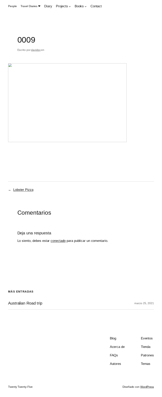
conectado (58, 241)
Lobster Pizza (23, 190)
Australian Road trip (25, 303)
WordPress (147, 386)
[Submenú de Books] (86, 6)
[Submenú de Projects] (70, 6)
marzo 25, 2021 (144, 303)
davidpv (35, 49)
